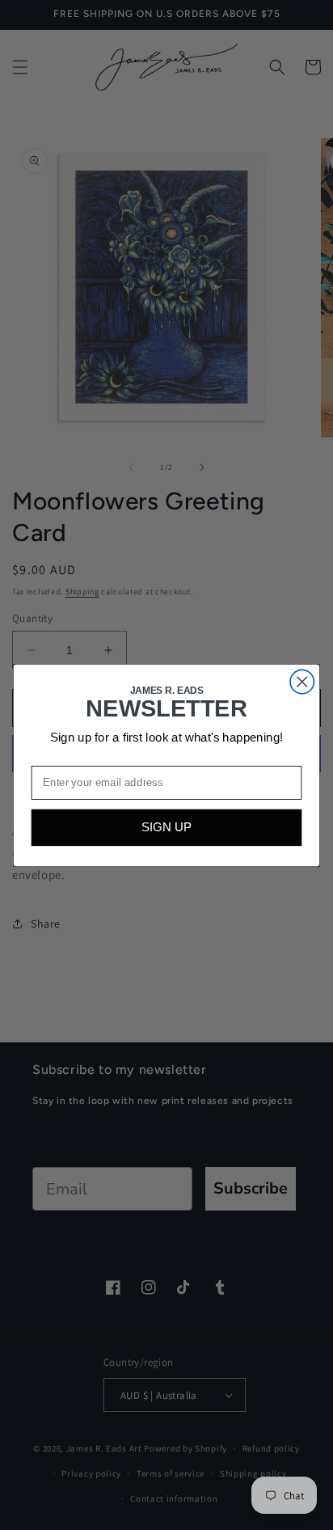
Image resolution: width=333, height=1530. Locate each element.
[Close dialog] (302, 681)
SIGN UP (166, 828)
